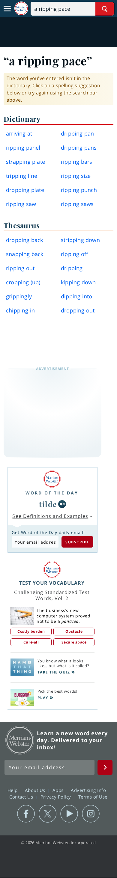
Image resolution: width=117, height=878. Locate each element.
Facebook (26, 814)
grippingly (19, 296)
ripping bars (76, 161)
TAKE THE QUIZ (54, 672)
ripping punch (79, 189)
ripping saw (21, 204)
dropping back (24, 239)
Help (13, 790)
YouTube (69, 814)
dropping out (77, 310)
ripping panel (23, 147)
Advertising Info (89, 790)
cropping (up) (23, 282)
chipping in (20, 310)
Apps (58, 790)
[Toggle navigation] (7, 8)
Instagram (91, 814)
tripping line (22, 175)
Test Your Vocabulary (52, 583)
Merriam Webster (20, 740)
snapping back (25, 254)
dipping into (76, 296)
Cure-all (31, 642)
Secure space (74, 642)
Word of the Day (52, 493)
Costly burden (31, 631)
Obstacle (73, 631)
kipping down (78, 282)
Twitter (47, 814)
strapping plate (25, 161)
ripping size (76, 175)
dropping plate (25, 189)
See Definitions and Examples (50, 516)
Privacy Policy (56, 797)
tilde (48, 504)
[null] (62, 504)
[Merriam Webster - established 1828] (21, 8)
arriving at (19, 133)
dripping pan (77, 133)
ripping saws (77, 204)
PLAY (43, 697)
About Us (36, 790)
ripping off (74, 254)
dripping (72, 268)
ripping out (20, 268)
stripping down (80, 239)
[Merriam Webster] (52, 479)
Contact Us (21, 797)
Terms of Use (92, 797)
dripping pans (79, 147)
